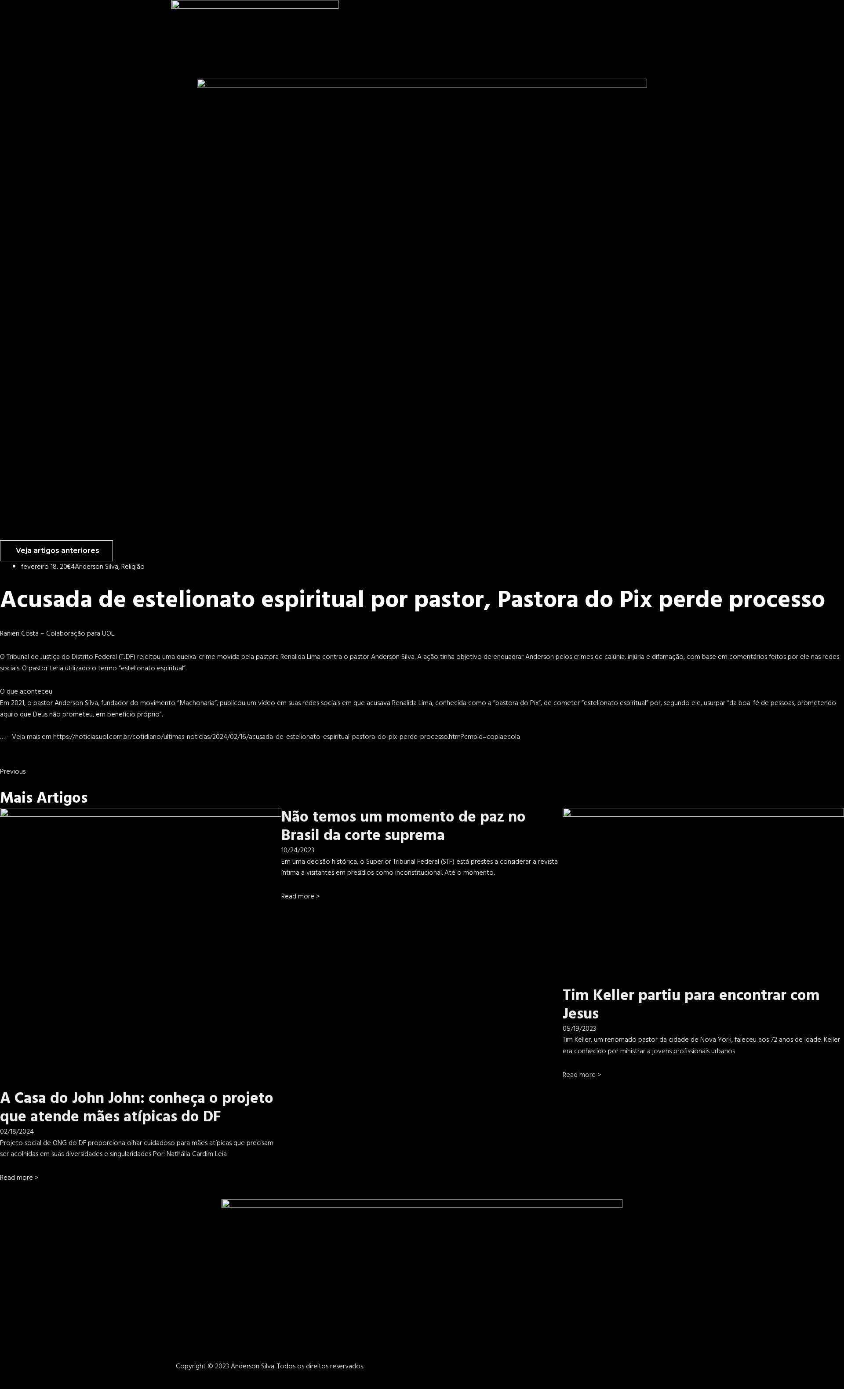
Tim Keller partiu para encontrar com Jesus (691, 1004)
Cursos (641, 18)
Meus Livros (611, 18)
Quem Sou (547, 18)
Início (519, 18)
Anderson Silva (96, 566)
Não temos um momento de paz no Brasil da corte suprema (403, 826)
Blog (668, 18)
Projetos (579, 18)
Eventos (698, 18)
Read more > (19, 1177)
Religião (133, 566)
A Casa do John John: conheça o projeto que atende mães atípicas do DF (136, 1107)
